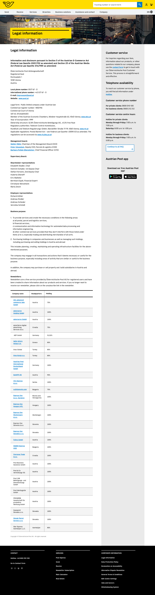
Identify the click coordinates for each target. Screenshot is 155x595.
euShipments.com (20, 389)
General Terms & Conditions (111, 574)
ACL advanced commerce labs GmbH (19, 302)
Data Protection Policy (109, 562)
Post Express (61, 557)
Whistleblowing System (110, 587)
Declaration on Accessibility (111, 566)
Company (103, 12)
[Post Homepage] (8, 4)
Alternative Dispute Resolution (112, 570)
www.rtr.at (84, 129)
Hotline (109, 94)
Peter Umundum (17, 147)
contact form (117, 67)
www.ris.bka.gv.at (44, 134)
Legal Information (108, 557)
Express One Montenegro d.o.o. (18, 415)
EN (148, 12)
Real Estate (60, 578)
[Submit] (139, 4)
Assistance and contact (85, 12)
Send (7, 12)
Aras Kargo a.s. (19, 355)
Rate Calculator (62, 574)
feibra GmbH (18, 440)
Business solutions (63, 12)
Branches (46, 12)
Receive (20, 12)
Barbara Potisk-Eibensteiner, (23, 150)
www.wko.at (86, 117)
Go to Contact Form (18, 563)
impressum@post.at (25, 95)
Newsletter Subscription (65, 570)
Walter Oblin (16, 144)
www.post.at (24, 98)
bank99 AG (17, 375)
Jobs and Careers (107, 583)
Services (33, 12)
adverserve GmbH (20, 319)
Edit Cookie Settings (109, 578)
